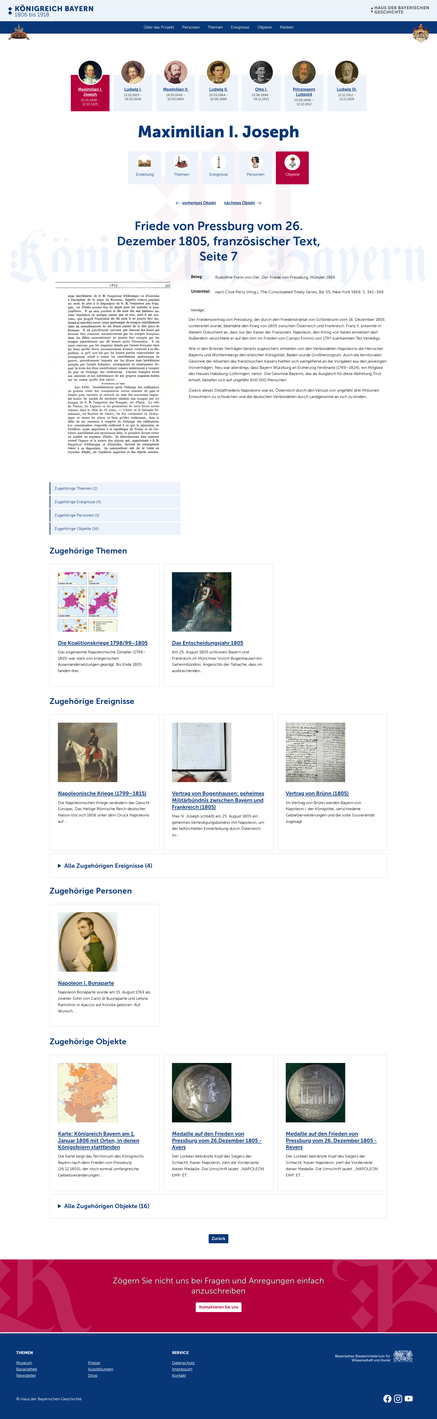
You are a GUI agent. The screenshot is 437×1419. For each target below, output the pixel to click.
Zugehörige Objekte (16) (76, 528)
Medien (287, 27)
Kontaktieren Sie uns (218, 1307)
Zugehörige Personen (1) (76, 515)
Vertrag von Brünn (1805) (317, 793)
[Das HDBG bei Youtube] (409, 1399)
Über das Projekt (159, 27)
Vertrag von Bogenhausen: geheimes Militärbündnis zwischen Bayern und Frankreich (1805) (218, 800)
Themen (215, 27)
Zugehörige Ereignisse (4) (77, 502)
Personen (191, 27)
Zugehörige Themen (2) (76, 488)
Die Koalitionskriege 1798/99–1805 (103, 643)
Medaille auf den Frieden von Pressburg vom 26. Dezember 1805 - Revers (331, 1140)
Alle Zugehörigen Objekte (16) (106, 1206)
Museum (24, 1363)
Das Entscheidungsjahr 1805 (207, 643)
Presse (94, 1363)
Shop (92, 1375)
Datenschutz (183, 1363)
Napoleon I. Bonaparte (86, 983)
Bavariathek (26, 1369)
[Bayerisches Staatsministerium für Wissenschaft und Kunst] (366, 1361)
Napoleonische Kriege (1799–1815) (102, 793)
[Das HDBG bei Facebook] (387, 1399)
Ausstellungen (100, 1369)
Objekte (264, 27)
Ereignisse (240, 27)
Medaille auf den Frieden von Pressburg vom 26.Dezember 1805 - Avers (217, 1140)
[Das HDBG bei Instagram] (398, 1399)
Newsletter (26, 1375)
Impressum (182, 1369)
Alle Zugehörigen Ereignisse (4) (108, 865)
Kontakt (179, 1375)
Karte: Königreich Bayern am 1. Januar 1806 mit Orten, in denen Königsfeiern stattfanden (98, 1140)
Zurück (218, 1238)
